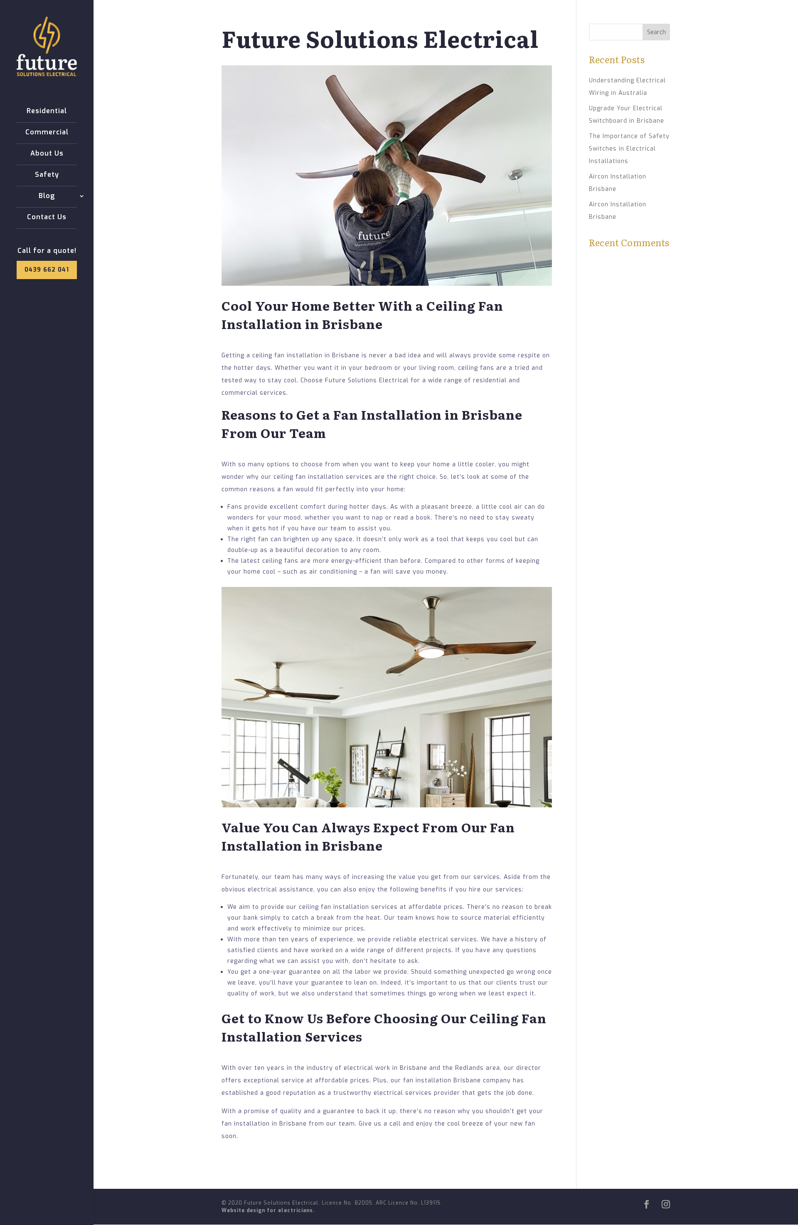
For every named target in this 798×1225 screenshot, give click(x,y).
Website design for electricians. (268, 1210)
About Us (47, 154)
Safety (47, 175)
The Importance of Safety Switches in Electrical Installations (629, 148)
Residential (47, 111)
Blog (47, 196)
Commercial (47, 132)
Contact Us (46, 217)
